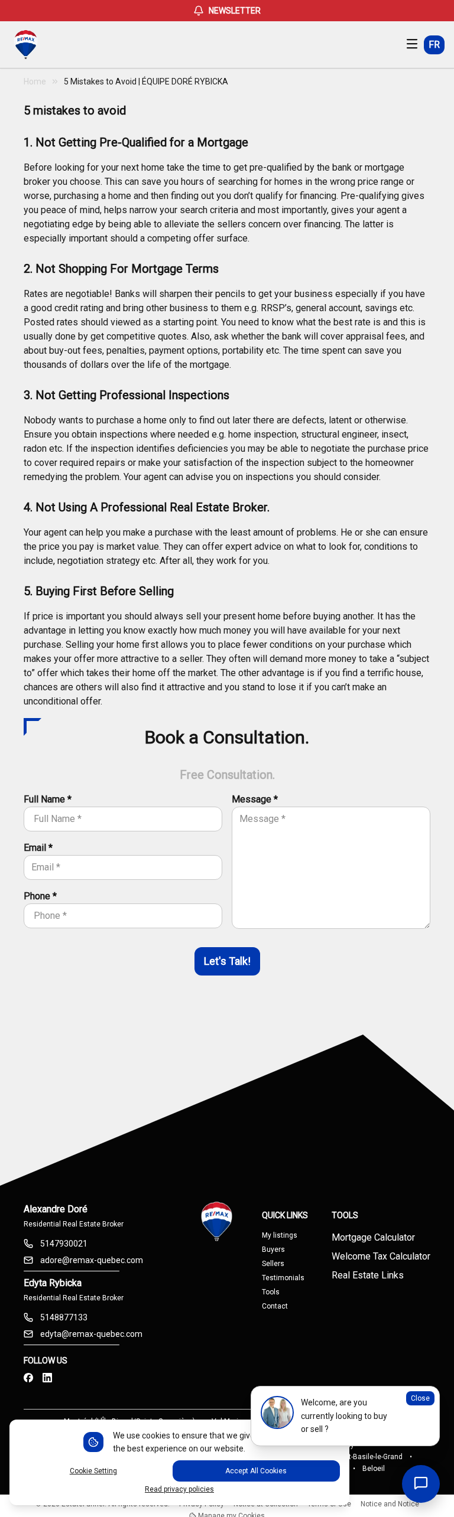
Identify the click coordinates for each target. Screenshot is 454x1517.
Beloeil (373, 1468)
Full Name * (48, 799)
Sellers (273, 1264)
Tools (271, 1292)
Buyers (273, 1249)
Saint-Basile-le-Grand (369, 1457)
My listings (279, 1235)
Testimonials (283, 1278)
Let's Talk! (227, 961)
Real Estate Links (368, 1275)
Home (35, 81)
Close (420, 1398)
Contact (275, 1306)
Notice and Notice (390, 1504)
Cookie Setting (93, 1471)
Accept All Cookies (256, 1471)
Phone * (40, 896)
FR (434, 44)
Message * (255, 799)
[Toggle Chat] (421, 1484)
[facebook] (28, 1378)
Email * (38, 847)
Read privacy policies (179, 1489)
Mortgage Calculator (373, 1237)
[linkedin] (47, 1378)
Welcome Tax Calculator (381, 1256)
